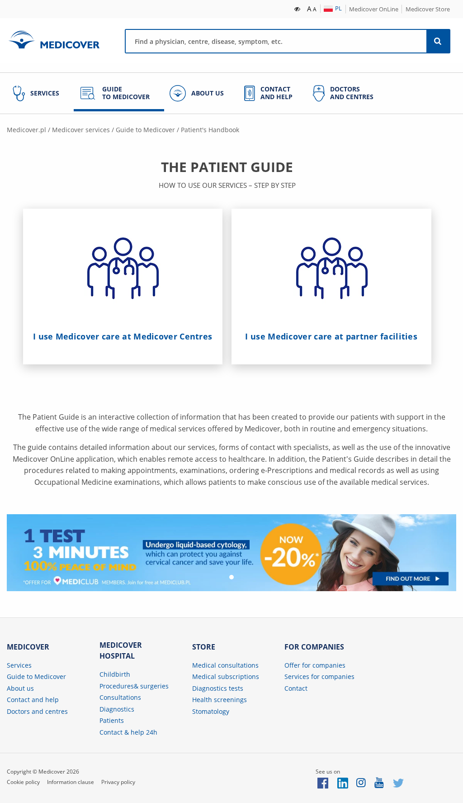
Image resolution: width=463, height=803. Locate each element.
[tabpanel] (231, 552)
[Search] (438, 41)
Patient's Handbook (210, 129)
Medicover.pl (26, 129)
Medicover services (81, 129)
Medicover (53, 39)
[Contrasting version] (298, 8)
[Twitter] (398, 782)
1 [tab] (231, 577)
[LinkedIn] (342, 782)
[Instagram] (361, 782)
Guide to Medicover (145, 129)
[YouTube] (379, 782)
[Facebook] (322, 782)
